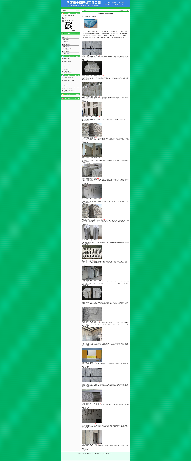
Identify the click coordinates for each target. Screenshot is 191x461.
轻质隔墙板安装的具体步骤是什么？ (68, 80)
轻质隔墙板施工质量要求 (66, 61)
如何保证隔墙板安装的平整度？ (67, 77)
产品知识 (98, 8)
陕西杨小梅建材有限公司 (86, 59)
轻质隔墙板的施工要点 (66, 71)
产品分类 (92, 8)
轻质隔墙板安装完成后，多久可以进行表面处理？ (70, 87)
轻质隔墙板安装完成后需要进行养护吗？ (69, 90)
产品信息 (86, 8)
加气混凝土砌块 (66, 51)
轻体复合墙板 (65, 46)
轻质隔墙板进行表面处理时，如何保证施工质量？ (70, 83)
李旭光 (112, 453)
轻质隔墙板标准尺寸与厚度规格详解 (68, 68)
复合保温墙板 (65, 41)
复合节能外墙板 (66, 49)
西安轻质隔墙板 (66, 37)
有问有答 (105, 8)
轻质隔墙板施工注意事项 (66, 64)
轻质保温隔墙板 (66, 39)
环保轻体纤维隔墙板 (66, 44)
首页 (80, 8)
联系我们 (111, 8)
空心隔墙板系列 (66, 42)
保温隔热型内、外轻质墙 (67, 48)
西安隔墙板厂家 (66, 35)
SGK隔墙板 (65, 53)
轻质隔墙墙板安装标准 (66, 58)
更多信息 (83, 450)
